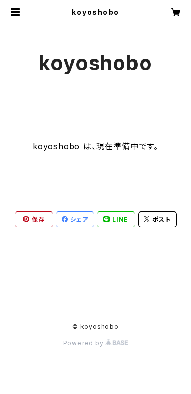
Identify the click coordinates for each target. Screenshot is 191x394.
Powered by (84, 343)
